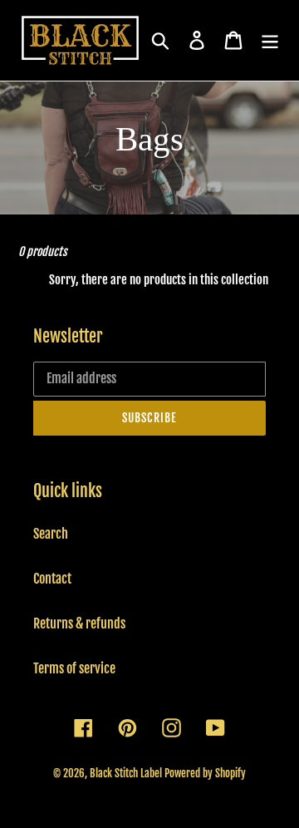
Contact (52, 578)
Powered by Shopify (205, 773)
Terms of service (74, 668)
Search (50, 533)
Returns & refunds (79, 623)
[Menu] (270, 40)
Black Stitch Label (126, 773)
